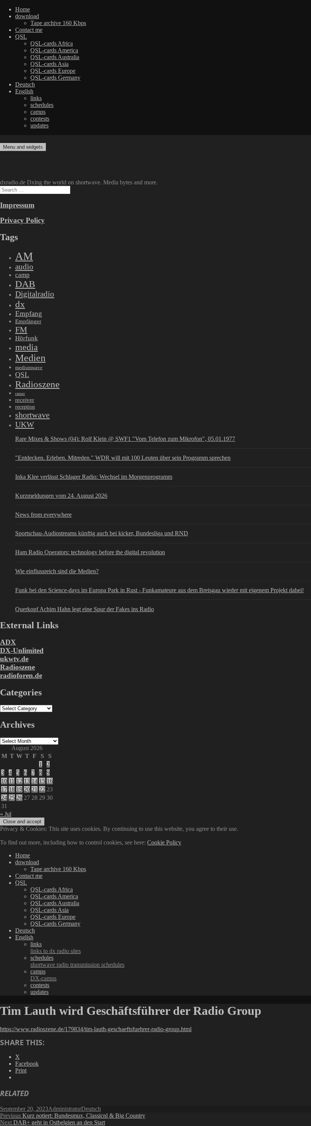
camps (38, 112)
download (27, 16)
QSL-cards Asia (49, 64)
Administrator (64, 1109)
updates (39, 125)
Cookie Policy (164, 842)
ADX (8, 642)
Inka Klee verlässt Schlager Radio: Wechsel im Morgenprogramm (93, 476)
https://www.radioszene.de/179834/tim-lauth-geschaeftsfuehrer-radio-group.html (96, 1029)
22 (42, 789)
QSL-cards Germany (55, 77)
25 (12, 797)
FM (21, 329)
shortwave (32, 415)
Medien (30, 357)
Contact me (28, 30)
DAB (25, 284)
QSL (21, 36)
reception (25, 407)
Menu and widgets (23, 147)
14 (34, 781)
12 (19, 781)
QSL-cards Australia (54, 57)
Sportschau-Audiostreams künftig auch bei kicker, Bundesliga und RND (101, 533)
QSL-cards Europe (52, 71)
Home (22, 9)
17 (4, 789)
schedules (41, 105)
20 (27, 789)
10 (4, 781)
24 (4, 797)
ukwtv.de (14, 659)
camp (22, 274)
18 (12, 789)
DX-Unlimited (22, 650)
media (26, 347)
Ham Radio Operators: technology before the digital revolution (90, 552)
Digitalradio (34, 294)
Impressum (17, 205)
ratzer (20, 394)
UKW (24, 424)
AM (24, 256)
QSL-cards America (54, 50)
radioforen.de (21, 675)
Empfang (28, 314)
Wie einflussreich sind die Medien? (57, 571)
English (24, 91)
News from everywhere (43, 514)
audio (24, 267)
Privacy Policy (22, 220)
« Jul (5, 814)
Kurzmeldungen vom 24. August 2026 (61, 495)
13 (27, 781)
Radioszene (37, 384)
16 (50, 781)
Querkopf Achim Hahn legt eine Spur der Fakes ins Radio (84, 609)
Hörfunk (26, 338)
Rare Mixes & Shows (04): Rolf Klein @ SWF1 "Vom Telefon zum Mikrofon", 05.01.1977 (125, 439)
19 (19, 789)
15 (42, 781)
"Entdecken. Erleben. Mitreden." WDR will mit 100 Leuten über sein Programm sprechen (123, 457)
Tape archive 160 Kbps (58, 23)
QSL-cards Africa (51, 43)
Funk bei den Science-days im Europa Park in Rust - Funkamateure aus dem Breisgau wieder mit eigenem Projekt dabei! (159, 590)
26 (19, 797)
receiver (24, 400)
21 (34, 789)
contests (39, 118)
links (36, 98)
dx (20, 304)
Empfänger (28, 321)
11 (11, 781)
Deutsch (25, 84)
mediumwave (28, 367)
